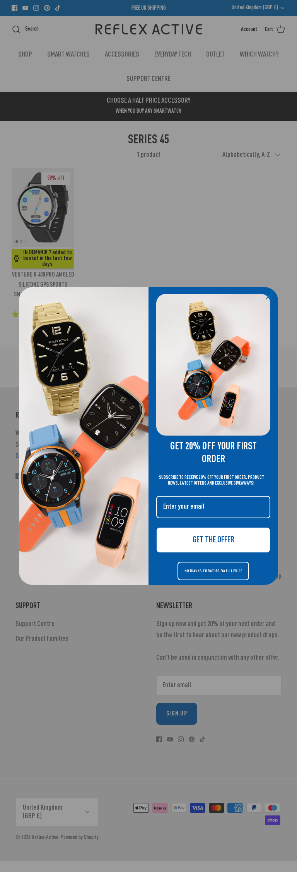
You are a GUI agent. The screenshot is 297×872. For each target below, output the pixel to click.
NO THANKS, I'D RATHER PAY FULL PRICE (213, 571)
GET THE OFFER (213, 540)
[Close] (268, 296)
